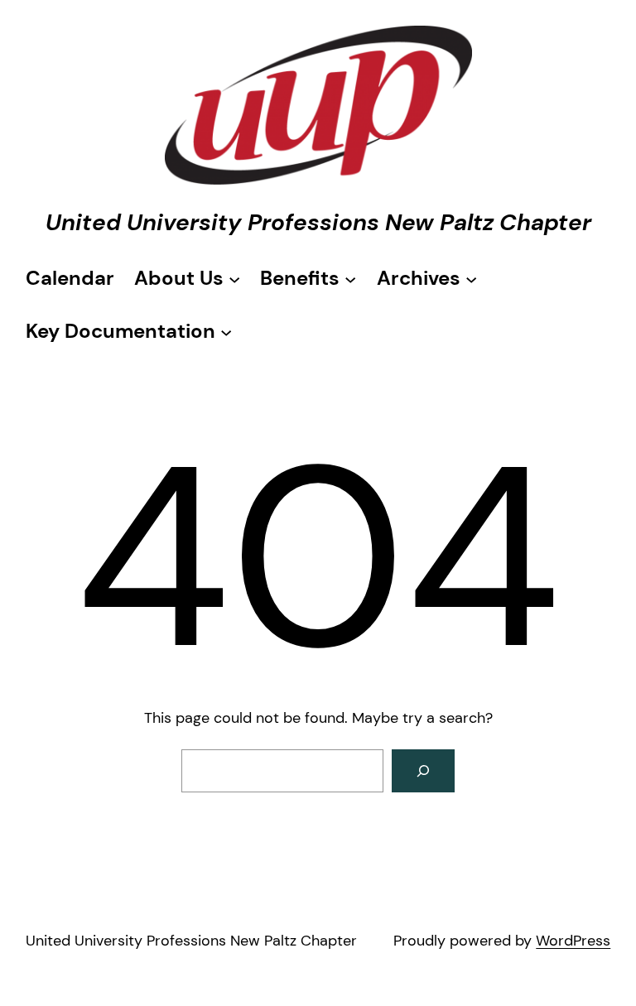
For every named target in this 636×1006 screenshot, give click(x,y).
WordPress (573, 941)
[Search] (423, 770)
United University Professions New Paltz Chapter (318, 222)
